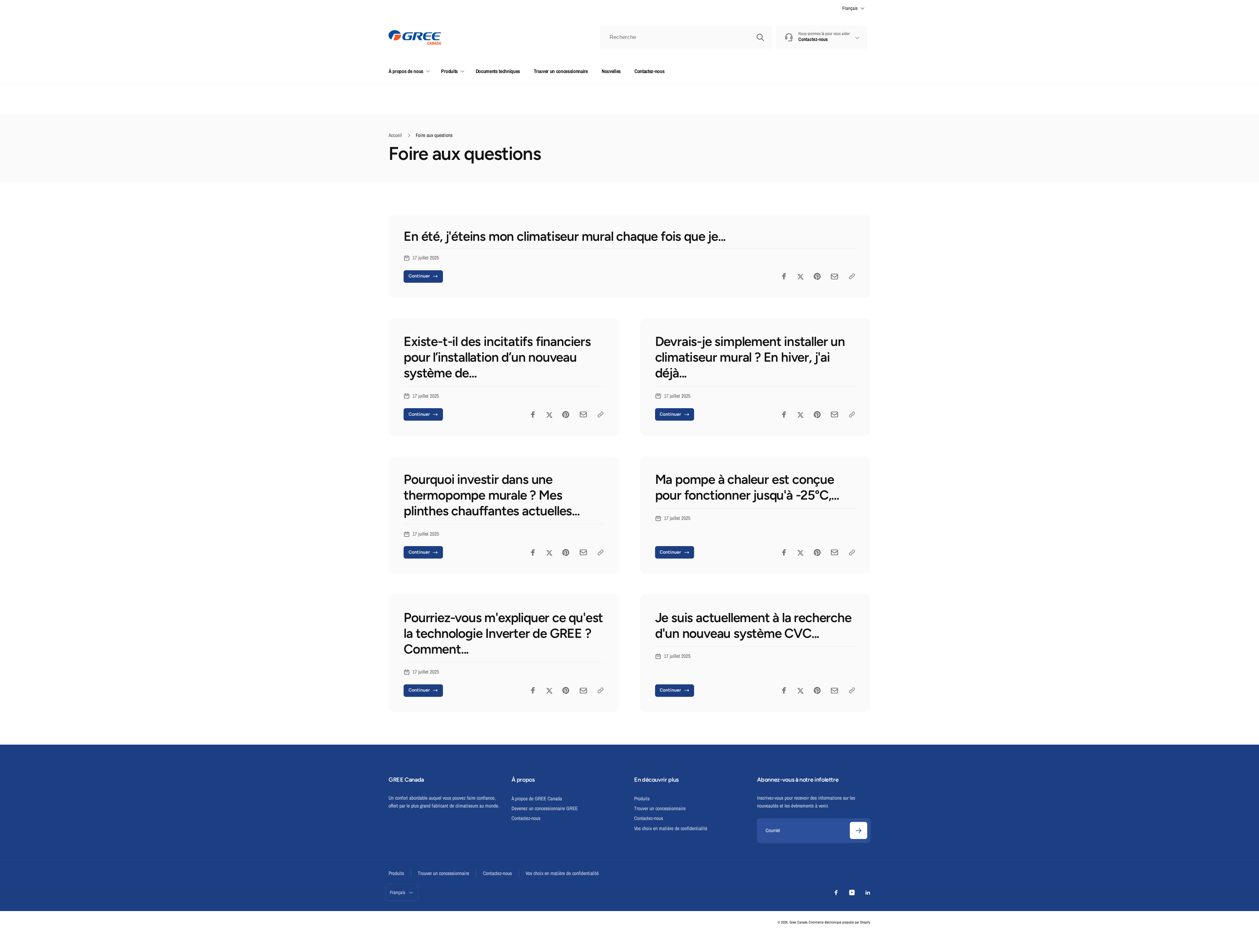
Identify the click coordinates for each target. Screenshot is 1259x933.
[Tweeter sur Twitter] (800, 276)
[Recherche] (760, 37)
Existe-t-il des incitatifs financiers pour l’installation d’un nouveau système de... (497, 357)
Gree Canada (798, 922)
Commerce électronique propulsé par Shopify (839, 922)
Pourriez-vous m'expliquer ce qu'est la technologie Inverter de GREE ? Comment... (503, 633)
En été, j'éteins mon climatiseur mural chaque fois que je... (565, 236)
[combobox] (686, 38)
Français (850, 8)
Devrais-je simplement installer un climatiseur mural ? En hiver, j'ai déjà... (750, 357)
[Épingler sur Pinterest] (817, 276)
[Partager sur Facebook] (784, 276)
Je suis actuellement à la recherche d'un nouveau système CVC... (753, 625)
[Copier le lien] (852, 276)
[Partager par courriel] (834, 276)
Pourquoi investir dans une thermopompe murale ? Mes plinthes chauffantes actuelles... (491, 495)
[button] (407, 71)
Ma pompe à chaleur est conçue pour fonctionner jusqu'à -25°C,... (747, 487)
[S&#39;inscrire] (858, 830)
